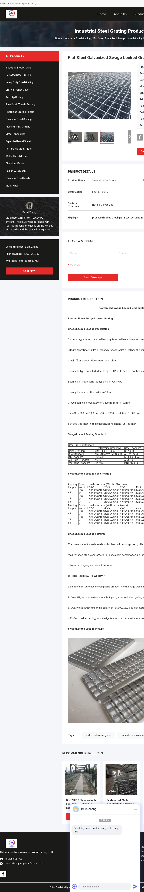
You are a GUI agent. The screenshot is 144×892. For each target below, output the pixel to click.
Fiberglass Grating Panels (20, 111)
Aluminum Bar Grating (18, 126)
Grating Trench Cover (18, 89)
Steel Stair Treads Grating (20, 104)
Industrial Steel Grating (78, 38)
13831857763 (31, 253)
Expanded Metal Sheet (18, 141)
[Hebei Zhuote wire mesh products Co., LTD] (11, 14)
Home (58, 38)
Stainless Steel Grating (19, 119)
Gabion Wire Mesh (16, 170)
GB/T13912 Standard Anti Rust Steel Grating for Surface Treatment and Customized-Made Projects (81, 804)
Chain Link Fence (15, 163)
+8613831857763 (29, 260)
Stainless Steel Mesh (18, 178)
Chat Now (29, 271)
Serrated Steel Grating (18, 75)
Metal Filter (12, 185)
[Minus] (135, 809)
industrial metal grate (98, 735)
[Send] (135, 886)
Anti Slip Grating (15, 97)
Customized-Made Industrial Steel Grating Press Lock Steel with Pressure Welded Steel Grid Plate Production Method (120, 804)
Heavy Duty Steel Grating (20, 82)
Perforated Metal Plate (19, 148)
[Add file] (74, 886)
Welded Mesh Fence (17, 156)
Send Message (93, 277)
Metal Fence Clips (15, 134)
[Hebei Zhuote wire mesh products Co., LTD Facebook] (140, 137)
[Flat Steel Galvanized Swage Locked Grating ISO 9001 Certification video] (99, 95)
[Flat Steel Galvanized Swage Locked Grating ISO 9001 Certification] (81, 779)
